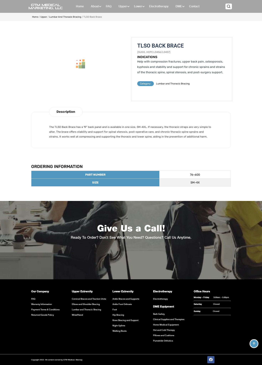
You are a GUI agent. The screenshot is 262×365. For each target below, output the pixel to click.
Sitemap (78, 360)
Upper (43, 16)
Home (35, 16)
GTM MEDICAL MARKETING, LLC (46, 6)
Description (65, 112)
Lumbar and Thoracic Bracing (65, 16)
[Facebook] (210, 359)
